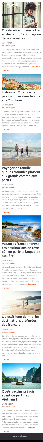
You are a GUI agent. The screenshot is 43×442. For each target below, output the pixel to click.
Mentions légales (20, 436)
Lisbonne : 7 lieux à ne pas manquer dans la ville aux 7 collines (21, 96)
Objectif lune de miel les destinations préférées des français (20, 320)
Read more (36, 67)
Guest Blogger (9, 46)
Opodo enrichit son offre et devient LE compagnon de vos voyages (21, 34)
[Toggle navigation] (38, 5)
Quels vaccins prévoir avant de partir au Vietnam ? (18, 395)
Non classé (6, 70)
